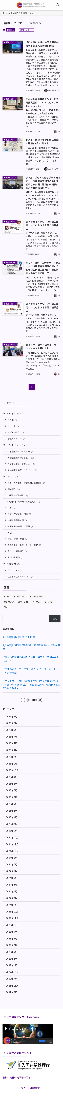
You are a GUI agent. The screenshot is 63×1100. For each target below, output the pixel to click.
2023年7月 (11, 945)
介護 (11, 507)
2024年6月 (11, 871)
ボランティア (15, 570)
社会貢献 (13, 563)
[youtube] (34, 700)
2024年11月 (12, 844)
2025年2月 (11, 824)
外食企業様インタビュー (21, 457)
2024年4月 (11, 884)
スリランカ (23, 601)
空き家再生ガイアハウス (20, 576)
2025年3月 (11, 817)
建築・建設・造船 (17, 538)
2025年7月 (11, 790)
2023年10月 (12, 925)
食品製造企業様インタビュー (22, 470)
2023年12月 (12, 911)
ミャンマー (49, 601)
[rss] (40, 700)
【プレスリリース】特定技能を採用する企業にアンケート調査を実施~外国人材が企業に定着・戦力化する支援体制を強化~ (31, 684)
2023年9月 (11, 931)
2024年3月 (11, 891)
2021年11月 (12, 985)
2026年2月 (11, 756)
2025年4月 (11, 810)
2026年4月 (11, 743)
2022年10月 (12, 972)
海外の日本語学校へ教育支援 (24, 501)
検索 (54, 618)
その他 (12, 419)
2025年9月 (11, 777)
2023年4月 (11, 958)
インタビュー (16, 445)
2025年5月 (11, 804)
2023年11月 (12, 918)
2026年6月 (11, 729)
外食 (11, 532)
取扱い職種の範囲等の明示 (17, 1077)
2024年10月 (12, 851)
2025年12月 (12, 770)
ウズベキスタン (37, 596)
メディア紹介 (16, 432)
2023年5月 (11, 952)
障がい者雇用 (15, 557)
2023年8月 (11, 938)
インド (7, 596)
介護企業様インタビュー (20, 451)
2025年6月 (11, 797)
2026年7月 (11, 723)
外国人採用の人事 (17, 520)
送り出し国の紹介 (17, 551)
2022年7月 (11, 978)
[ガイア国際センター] (31, 5)
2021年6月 (11, 992)
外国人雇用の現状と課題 (20, 526)
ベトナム (36, 601)
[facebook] (23, 700)
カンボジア (9, 601)
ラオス (7, 607)
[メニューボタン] (5, 5)
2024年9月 (11, 857)
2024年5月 (11, 877)
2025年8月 (11, 783)
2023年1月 (11, 965)
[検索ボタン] (58, 5)
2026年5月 (11, 736)
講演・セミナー (16, 438)
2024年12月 (12, 837)
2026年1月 (11, 763)
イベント (13, 426)
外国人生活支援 (18, 495)
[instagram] (29, 700)
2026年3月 (11, 750)
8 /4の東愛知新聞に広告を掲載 (19, 636)
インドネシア (20, 596)
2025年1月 (11, 830)
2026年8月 (11, 716)
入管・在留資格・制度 (19, 513)
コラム (12, 476)
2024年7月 (11, 864)
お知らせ (10, 29)
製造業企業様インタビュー (21, 463)
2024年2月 (11, 898)
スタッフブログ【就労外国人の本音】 (27, 482)
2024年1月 (11, 904)
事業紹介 (14, 489)
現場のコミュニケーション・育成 (24, 544)
